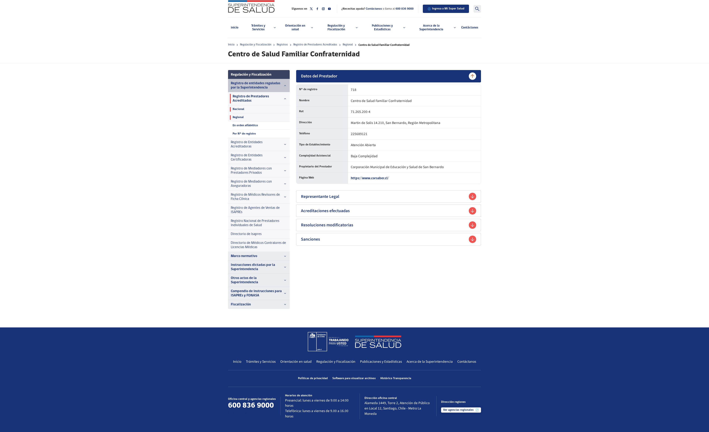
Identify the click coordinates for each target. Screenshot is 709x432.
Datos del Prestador (319, 76)
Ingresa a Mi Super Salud (448, 8)
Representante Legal (320, 196)
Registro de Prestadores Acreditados (315, 44)
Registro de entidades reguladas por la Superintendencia (255, 85)
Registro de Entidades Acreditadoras (247, 144)
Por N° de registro (244, 133)
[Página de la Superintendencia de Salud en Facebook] (317, 9)
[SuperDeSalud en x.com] (311, 9)
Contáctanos (469, 27)
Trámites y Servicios (261, 361)
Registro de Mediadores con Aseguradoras (251, 184)
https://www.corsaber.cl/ (370, 178)
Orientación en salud (296, 361)
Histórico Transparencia (395, 378)
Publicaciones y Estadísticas (381, 361)
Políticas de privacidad (313, 378)
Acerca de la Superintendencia (430, 361)
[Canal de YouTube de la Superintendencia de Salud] (329, 9)
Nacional (238, 109)
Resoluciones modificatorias (327, 225)
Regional (348, 44)
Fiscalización (241, 304)
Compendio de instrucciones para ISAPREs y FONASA (256, 293)
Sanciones (310, 239)
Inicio (234, 27)
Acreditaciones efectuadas (325, 211)
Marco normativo (244, 256)
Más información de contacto (250, 412)
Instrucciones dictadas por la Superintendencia (253, 267)
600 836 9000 (404, 8)
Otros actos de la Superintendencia (244, 280)
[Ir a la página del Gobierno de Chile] (328, 341)
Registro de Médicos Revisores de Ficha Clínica (255, 197)
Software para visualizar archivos (354, 378)
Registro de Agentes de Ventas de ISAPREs (255, 210)
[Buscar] (477, 9)
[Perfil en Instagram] (323, 9)
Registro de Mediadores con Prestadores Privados (251, 171)
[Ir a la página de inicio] (255, 6)
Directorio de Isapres (246, 234)
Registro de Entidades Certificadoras (247, 157)
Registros (282, 44)
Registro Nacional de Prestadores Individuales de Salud (255, 223)
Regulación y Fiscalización (255, 44)
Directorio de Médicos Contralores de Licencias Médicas (258, 245)
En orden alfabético (245, 125)
